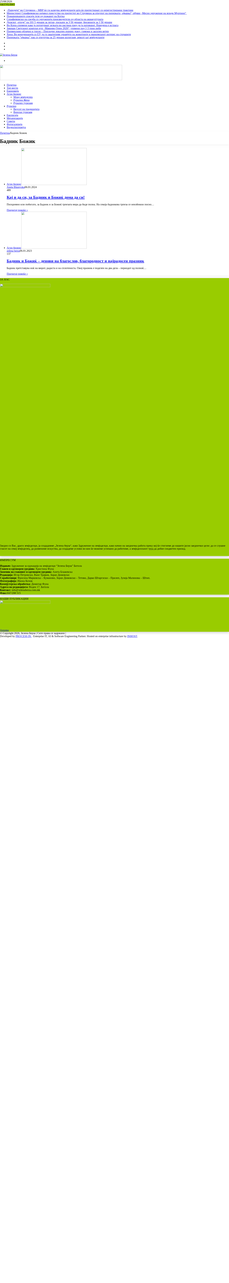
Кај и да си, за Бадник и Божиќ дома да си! (46, 197)
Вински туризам (22, 112)
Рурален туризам (23, 103)
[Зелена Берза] (8, 54)
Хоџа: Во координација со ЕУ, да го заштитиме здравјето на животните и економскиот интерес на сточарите (69, 34)
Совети (11, 121)
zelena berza (13, 250)
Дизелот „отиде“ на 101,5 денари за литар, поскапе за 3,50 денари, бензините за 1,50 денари (59, 22)
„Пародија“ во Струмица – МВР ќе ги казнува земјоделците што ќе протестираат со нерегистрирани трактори (70, 10)
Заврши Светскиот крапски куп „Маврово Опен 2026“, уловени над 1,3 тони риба (54, 28)
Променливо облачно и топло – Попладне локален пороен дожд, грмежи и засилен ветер (58, 31)
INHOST (132, 636)
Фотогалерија (14, 124)
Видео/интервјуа (16, 127)
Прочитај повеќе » (17, 210)
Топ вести (12, 88)
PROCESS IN (24, 636)
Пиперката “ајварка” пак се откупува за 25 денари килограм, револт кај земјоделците (55, 37)
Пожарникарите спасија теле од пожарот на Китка (36, 16)
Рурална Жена (21, 100)
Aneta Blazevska (16, 187)
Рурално (11, 106)
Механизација (15, 118)
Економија (13, 91)
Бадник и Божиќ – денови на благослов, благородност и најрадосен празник (75, 261)
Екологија (12, 115)
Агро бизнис (14, 94)
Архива (4, 630)
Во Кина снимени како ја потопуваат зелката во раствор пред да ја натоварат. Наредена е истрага (62, 25)
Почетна (11, 85)
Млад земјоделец (23, 97)
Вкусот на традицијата (26, 109)
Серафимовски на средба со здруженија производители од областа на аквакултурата (55, 19)
